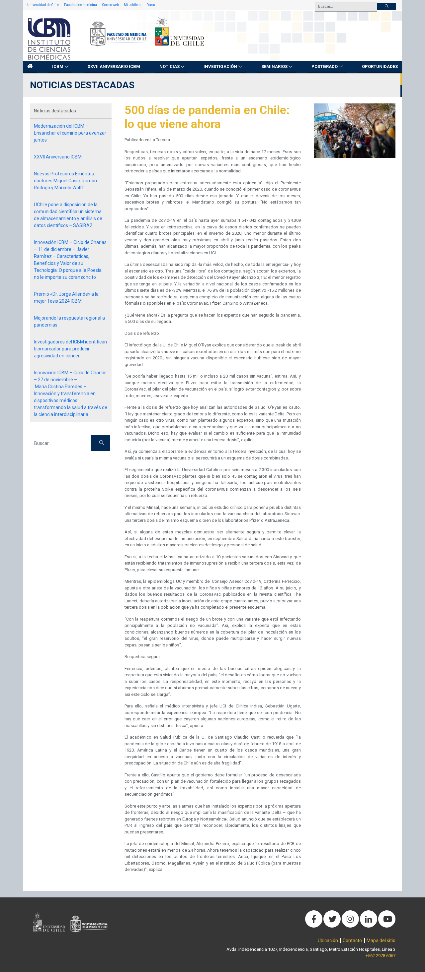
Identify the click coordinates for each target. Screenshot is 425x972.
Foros (150, 5)
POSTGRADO (324, 66)
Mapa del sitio (381, 940)
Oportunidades (380, 66)
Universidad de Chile (43, 5)
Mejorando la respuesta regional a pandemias (69, 321)
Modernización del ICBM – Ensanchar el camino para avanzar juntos (70, 133)
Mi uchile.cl (132, 5)
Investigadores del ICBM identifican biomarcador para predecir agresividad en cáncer (70, 348)
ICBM (57, 66)
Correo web (110, 5)
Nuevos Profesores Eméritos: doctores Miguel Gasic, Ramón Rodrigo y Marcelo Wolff (65, 180)
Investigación (220, 66)
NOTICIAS (169, 66)
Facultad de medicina (80, 5)
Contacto (352, 940)
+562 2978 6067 (380, 955)
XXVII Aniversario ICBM (114, 66)
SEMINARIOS (274, 66)
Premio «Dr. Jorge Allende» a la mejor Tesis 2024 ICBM (66, 297)
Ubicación (328, 940)
